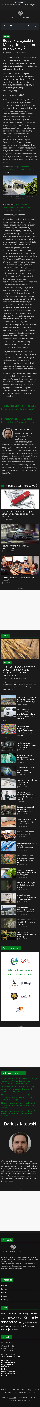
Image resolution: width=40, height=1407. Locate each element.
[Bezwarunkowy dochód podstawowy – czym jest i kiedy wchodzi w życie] (8, 806)
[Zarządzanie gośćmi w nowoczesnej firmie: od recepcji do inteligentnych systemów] (8, 791)
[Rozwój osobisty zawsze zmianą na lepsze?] (20, 557)
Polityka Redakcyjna (8, 1373)
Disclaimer (5, 1369)
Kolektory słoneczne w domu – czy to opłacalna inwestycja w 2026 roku (26, 909)
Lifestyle (4, 1296)
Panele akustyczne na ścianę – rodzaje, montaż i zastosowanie (26, 745)
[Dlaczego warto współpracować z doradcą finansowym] (8, 931)
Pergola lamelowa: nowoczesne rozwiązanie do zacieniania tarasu (19, 169)
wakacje (5, 1329)
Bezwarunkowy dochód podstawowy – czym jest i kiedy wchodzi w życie (26, 809)
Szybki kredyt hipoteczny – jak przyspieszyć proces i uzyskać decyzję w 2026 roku (26, 859)
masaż (27, 1322)
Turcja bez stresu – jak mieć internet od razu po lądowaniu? (27, 782)
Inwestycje (5, 1300)
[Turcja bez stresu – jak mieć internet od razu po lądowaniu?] (8, 779)
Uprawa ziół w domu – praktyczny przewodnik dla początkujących (26, 872)
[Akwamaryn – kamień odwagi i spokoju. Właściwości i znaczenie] (8, 754)
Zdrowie (4, 1289)
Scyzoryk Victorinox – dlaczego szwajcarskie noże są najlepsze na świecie (18, 514)
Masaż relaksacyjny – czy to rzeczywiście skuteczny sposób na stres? (27, 821)
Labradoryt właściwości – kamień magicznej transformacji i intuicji (26, 770)
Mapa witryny (6, 1360)
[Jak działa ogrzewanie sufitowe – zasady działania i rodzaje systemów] (8, 894)
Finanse (4, 1285)
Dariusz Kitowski (21, 53)
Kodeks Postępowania (9, 1371)
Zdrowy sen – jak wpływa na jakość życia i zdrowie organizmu (26, 885)
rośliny (29, 1326)
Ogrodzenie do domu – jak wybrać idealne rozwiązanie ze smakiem (26, 922)
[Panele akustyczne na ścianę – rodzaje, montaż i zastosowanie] (8, 742)
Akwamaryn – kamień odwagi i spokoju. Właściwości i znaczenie (25, 757)
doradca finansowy (19, 1313)
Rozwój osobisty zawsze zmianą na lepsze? (19, 578)
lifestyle (6, 36)
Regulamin (5, 1367)
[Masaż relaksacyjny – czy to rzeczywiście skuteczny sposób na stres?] (8, 818)
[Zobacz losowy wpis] (35, 26)
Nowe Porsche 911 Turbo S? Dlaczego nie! (15, 547)
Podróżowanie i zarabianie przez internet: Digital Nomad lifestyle (18, 420)
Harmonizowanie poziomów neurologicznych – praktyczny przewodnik (27, 845)
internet (4, 1318)
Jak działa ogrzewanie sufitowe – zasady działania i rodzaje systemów (27, 897)
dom (8, 1313)
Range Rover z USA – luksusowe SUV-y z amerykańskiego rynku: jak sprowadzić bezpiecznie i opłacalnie (26, 714)
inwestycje (7, 663)
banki (3, 1313)
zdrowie (14, 1329)
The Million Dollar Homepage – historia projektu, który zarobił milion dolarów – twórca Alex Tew (25, 730)
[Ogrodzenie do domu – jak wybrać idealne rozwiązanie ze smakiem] (8, 919)
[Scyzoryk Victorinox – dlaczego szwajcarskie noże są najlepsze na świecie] (20, 491)
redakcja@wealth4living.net (11, 1356)
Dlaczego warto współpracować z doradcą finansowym (26, 934)
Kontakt (4, 1375)
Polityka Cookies (7, 1364)
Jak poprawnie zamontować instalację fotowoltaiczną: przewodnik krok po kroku (19, 207)
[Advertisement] (20, 610)
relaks (22, 1325)
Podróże (4, 1292)
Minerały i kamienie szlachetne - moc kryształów (18, 1095)
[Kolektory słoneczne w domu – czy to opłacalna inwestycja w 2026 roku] (8, 906)
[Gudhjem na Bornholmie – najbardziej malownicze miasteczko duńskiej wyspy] (8, 696)
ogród (3, 1326)
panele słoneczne (12, 1326)
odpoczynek (33, 1322)
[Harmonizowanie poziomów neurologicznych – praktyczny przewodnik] (8, 842)
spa (32, 1326)
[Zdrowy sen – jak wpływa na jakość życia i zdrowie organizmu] (8, 882)
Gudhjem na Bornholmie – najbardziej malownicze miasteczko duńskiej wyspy (26, 699)
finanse (33, 1313)
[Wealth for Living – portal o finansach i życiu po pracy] (4, 26)
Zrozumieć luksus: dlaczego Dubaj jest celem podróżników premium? (18, 407)
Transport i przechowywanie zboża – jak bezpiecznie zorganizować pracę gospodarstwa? (19, 671)
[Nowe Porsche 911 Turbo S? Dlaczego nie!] (20, 525)
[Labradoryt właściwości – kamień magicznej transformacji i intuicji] (8, 767)
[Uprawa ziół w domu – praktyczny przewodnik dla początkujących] (8, 869)
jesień (21, 1318)
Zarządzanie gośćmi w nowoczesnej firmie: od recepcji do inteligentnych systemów (26, 795)
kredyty (21, 1322)
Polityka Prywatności (8, 1362)
